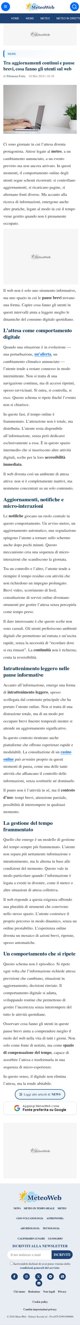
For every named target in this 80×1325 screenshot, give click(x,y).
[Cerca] (74, 6)
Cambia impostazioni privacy (40, 1309)
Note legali (49, 1291)
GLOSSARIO (55, 1238)
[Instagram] (26, 1276)
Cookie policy (40, 1302)
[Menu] (5, 6)
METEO (62, 1208)
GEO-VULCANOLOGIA (29, 1218)
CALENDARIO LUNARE (31, 1238)
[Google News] (62, 1276)
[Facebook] (14, 1276)
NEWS (12, 54)
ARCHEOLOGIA (30, 1228)
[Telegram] (50, 1276)
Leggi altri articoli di (42, 1094)
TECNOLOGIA (51, 1228)
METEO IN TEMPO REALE (39, 1208)
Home (15, 18)
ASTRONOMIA (55, 1218)
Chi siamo (19, 1291)
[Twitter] (38, 1276)
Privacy (62, 1291)
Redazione (34, 1291)
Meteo (45, 18)
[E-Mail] (39, 1283)
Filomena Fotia (16, 76)
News (30, 18)
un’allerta (42, 354)
